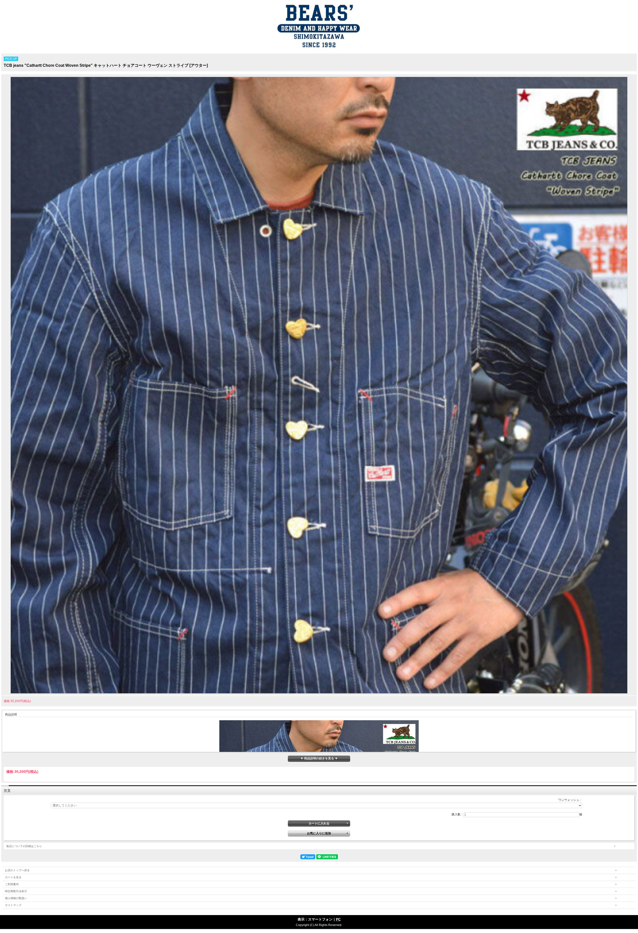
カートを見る (13, 877)
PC (338, 919)
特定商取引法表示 (16, 891)
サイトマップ (13, 905)
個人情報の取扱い (16, 898)
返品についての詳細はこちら (24, 846)
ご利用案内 (12, 884)
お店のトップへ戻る (17, 870)
